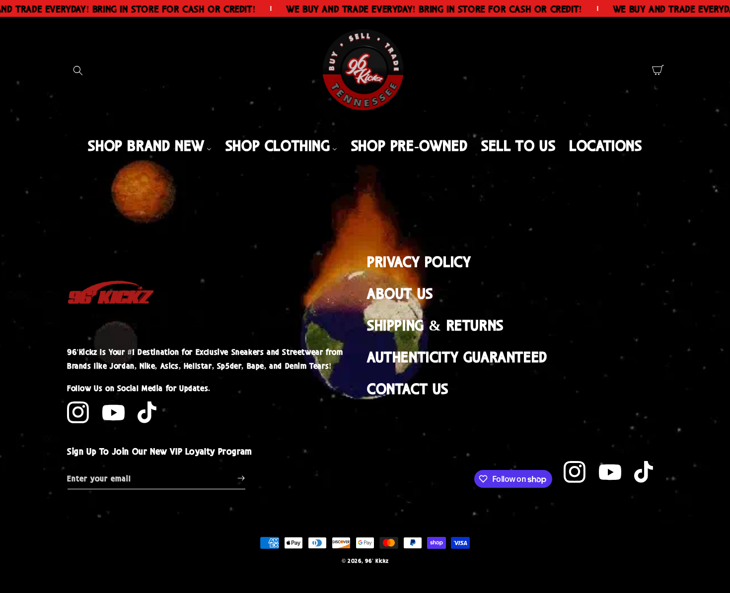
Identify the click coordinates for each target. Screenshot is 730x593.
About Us (400, 292)
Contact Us (407, 387)
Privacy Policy (419, 260)
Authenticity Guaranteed (457, 356)
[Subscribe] (241, 478)
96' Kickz (376, 560)
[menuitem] (149, 144)
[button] (78, 70)
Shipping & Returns (435, 324)
